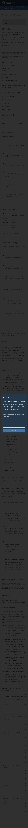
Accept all (14, 430)
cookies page (6, 416)
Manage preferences (14, 425)
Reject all (14, 421)
